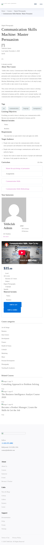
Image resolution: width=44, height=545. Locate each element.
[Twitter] (2, 455)
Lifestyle (4, 349)
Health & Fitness (6, 346)
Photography (5, 364)
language (25, 108)
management (37, 108)
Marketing (4, 353)
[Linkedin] (21, 455)
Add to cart (13, 304)
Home (3, 11)
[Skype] (12, 455)
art (4, 108)
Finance (4, 342)
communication (14, 108)
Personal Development (8, 360)
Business (4, 331)
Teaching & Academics (8, 368)
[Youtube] (17, 455)
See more (6, 236)
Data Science (5, 335)
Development (5, 338)
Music (3, 357)
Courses (9, 11)
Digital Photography (20, 11)
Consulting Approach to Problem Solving (20, 384)
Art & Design (5, 327)
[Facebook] (7, 455)
